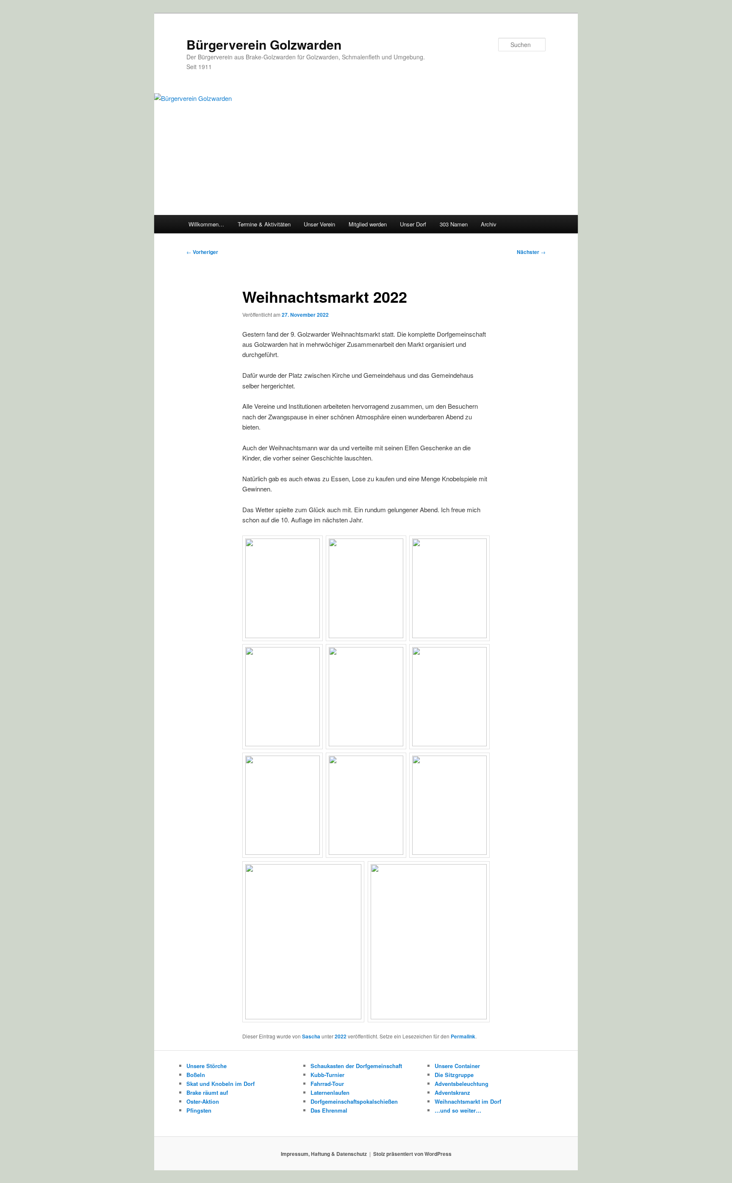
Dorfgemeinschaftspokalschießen (354, 1101)
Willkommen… (206, 224)
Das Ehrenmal (329, 1110)
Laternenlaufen (330, 1092)
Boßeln (195, 1075)
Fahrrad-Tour (327, 1084)
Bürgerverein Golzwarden (263, 44)
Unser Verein (319, 224)
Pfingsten (198, 1110)
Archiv (488, 224)
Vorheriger (202, 252)
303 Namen (454, 224)
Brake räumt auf (207, 1092)
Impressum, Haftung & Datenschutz (324, 1154)
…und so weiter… (458, 1110)
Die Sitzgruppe (454, 1075)
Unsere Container (457, 1066)
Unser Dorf (413, 224)
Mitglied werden (368, 224)
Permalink (463, 1036)
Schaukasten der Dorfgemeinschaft (356, 1066)
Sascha (311, 1036)
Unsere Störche (206, 1066)
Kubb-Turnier (327, 1075)
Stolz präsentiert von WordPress (412, 1154)
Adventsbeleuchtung (461, 1084)
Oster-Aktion (202, 1101)
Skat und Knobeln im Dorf (220, 1084)
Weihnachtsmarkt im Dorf (468, 1101)
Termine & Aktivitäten (264, 224)
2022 (341, 1036)
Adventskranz (452, 1092)
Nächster (531, 252)
